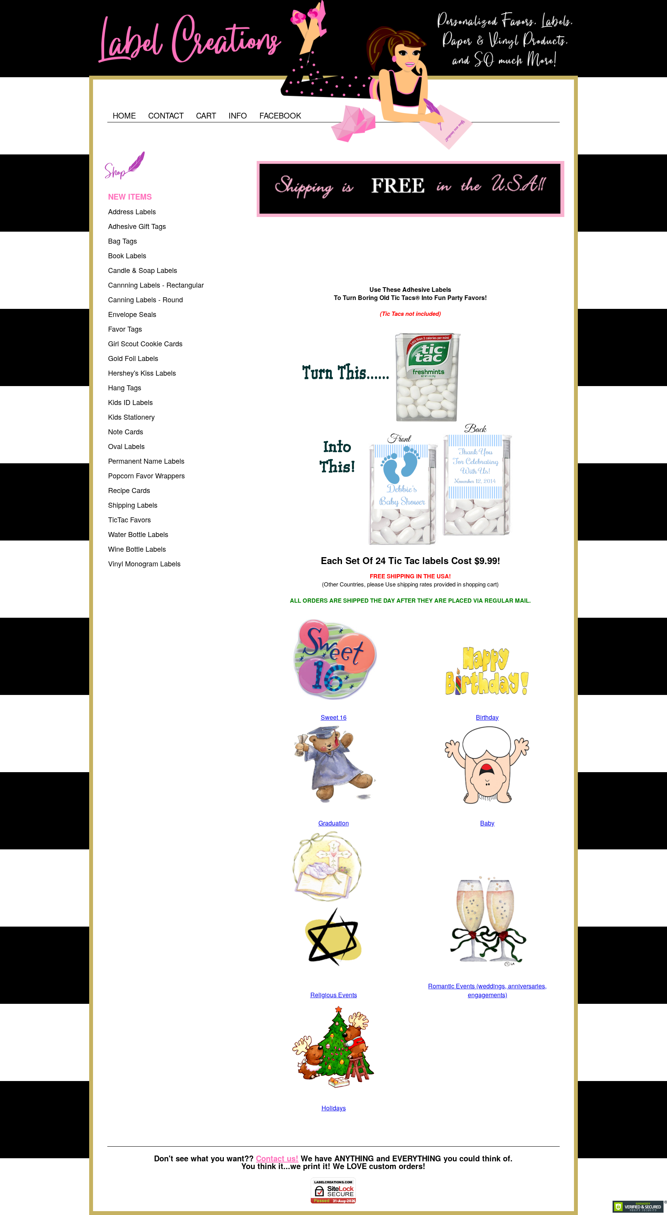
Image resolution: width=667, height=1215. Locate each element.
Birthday (487, 717)
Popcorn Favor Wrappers (146, 475)
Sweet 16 (334, 717)
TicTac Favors (129, 519)
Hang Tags (124, 387)
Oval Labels (126, 446)
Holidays (334, 1107)
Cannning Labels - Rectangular (156, 285)
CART (206, 115)
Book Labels (127, 255)
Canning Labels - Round (145, 299)
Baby (487, 822)
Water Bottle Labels (138, 534)
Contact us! (277, 1158)
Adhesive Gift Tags (137, 226)
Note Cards (125, 431)
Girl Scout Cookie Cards (145, 343)
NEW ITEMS (130, 196)
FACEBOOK (280, 115)
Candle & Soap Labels (142, 270)
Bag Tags (122, 241)
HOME (124, 115)
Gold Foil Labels (133, 358)
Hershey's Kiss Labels (142, 373)
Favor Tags (125, 329)
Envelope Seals (132, 314)
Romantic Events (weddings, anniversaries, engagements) (487, 990)
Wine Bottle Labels (137, 549)
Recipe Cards (129, 490)
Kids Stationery (131, 417)
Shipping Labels (132, 505)
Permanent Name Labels (146, 461)
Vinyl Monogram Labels (144, 563)
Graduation (333, 822)
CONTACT (166, 115)
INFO (238, 115)
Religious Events (333, 994)
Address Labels (132, 211)
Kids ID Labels (130, 402)
